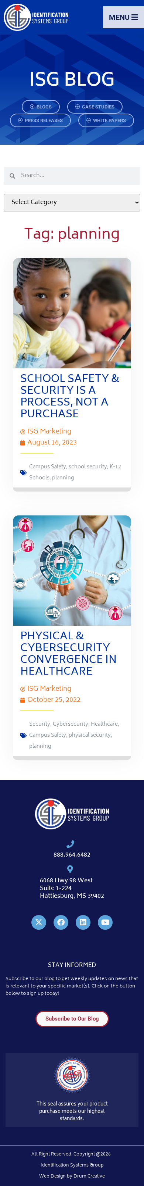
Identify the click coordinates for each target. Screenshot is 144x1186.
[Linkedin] (83, 922)
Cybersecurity (70, 724)
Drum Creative (89, 1176)
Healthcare (104, 724)
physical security (90, 735)
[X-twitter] (38, 922)
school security (88, 467)
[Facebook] (61, 922)
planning (63, 478)
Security (39, 724)
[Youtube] (105, 922)
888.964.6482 (72, 855)
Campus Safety (47, 467)
